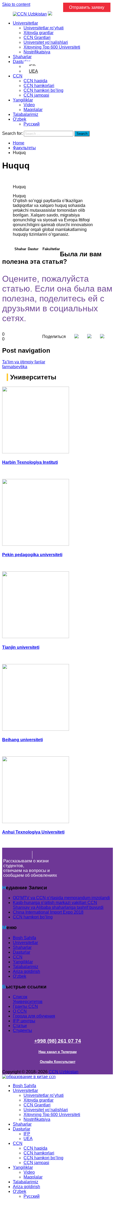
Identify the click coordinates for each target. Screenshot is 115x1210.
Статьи (20, 1025)
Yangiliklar (23, 100)
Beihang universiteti (22, 739)
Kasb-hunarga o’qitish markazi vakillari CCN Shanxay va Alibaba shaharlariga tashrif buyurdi (58, 905)
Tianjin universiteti (20, 647)
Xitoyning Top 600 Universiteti (52, 47)
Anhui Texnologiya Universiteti (33, 832)
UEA (33, 71)
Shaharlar (22, 56)
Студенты (22, 1030)
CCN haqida (35, 80)
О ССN (20, 1011)
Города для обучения (34, 1016)
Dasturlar (21, 61)
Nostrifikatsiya (37, 52)
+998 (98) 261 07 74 (57, 1041)
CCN (17, 76)
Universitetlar (25, 23)
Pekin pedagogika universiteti (32, 554)
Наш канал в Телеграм (58, 1052)
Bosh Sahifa (24, 938)
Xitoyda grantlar (38, 32)
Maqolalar (33, 109)
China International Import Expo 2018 (48, 912)
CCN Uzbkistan (63, 1072)
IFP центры (24, 1021)
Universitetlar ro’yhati (44, 28)
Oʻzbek (19, 119)
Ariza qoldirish (26, 971)
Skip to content (16, 4)
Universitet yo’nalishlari (46, 42)
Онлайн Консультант (57, 1062)
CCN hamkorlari (39, 85)
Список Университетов (28, 999)
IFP (27, 1134)
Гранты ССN (25, 1006)
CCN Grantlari (37, 37)
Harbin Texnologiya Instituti (30, 462)
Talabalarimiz (25, 114)
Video (29, 105)
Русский (32, 124)
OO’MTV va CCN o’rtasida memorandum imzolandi (61, 897)
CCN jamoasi (36, 95)
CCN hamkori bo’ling (43, 90)
